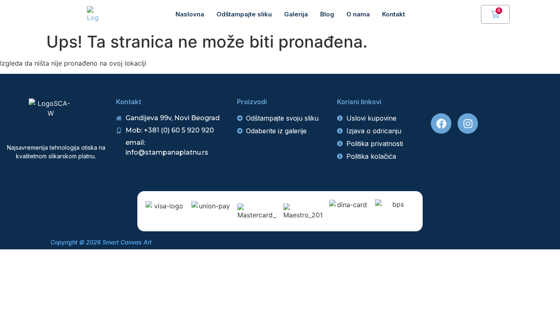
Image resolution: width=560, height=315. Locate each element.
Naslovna (189, 14)
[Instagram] (468, 123)
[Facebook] (441, 123)
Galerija (296, 14)
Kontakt (393, 14)
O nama (358, 14)
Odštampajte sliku (244, 14)
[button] (470, 14)
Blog (327, 14)
